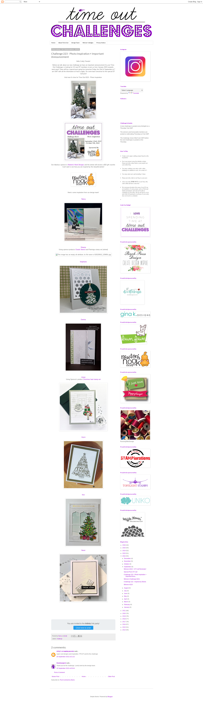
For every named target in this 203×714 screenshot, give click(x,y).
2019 (124, 616)
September (127, 567)
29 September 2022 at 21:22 (66, 657)
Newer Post (55, 676)
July (125, 591)
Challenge (59, 638)
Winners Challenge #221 (132, 579)
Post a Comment (59, 672)
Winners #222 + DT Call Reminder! (135, 569)
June (126, 593)
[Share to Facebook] (79, 636)
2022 (124, 556)
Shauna (83, 247)
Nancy (83, 199)
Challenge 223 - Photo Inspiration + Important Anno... (135, 575)
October (126, 564)
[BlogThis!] (74, 636)
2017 (124, 622)
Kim (83, 495)
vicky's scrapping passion (65, 651)
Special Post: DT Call (130, 572)
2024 (124, 550)
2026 (124, 545)
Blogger (110, 696)
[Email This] (72, 636)
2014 (124, 630)
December (127, 558)
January (127, 607)
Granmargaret (61, 663)
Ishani (83, 377)
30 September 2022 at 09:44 (66, 668)
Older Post (111, 676)
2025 (124, 548)
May (125, 596)
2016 (124, 624)
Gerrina (83, 319)
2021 (124, 610)
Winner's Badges (88, 43)
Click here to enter (83, 627)
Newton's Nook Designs (76, 165)
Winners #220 (128, 584)
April (125, 599)
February (127, 604)
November (127, 561)
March (126, 602)
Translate (136, 93)
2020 (124, 613)
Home (53, 43)
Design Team (75, 43)
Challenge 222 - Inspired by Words (135, 582)
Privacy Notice (100, 43)
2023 (124, 553)
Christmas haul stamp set (92, 379)
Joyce (83, 437)
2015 (124, 627)
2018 (124, 619)
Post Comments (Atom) (67, 680)
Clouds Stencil (80, 249)
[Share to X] (76, 636)
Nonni (83, 550)
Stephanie (83, 262)
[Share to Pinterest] (81, 636)
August (126, 588)
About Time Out (63, 43)
